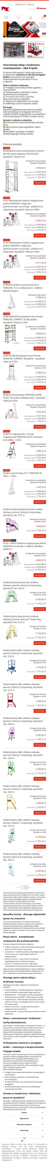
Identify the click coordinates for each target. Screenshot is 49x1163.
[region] (24, 29)
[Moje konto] (30, 17)
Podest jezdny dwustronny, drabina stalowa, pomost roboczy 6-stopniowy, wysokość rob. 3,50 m (22, 585)
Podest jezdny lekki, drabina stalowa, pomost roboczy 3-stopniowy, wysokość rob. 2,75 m (23, 687)
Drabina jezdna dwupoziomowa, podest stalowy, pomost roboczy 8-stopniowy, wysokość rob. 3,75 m (23, 512)
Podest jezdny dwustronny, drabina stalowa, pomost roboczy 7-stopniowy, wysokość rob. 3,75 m (22, 619)
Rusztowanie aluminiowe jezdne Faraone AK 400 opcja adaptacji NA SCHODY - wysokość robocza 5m (23, 153)
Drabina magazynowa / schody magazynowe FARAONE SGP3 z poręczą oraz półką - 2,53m (22, 436)
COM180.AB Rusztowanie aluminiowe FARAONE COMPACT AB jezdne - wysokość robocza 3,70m (24, 358)
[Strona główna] (24, 9)
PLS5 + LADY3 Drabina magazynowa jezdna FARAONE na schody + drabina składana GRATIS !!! (24, 546)
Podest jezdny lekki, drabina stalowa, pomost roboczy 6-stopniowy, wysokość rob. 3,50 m (23, 789)
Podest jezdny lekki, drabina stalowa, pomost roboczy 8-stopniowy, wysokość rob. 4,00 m (23, 856)
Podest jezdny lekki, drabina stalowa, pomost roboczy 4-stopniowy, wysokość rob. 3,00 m (23, 721)
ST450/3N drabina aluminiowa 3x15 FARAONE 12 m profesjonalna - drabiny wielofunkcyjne (22, 287)
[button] (6, 17)
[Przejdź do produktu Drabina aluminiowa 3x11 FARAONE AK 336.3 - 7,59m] (11, 486)
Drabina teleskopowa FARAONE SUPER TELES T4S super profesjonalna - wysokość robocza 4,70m (24, 397)
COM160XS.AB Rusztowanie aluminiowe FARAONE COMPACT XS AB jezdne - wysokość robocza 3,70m (23, 319)
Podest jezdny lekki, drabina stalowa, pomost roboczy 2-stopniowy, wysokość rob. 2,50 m (23, 653)
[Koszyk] (43, 17)
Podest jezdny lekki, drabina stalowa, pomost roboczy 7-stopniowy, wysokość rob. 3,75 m (23, 822)
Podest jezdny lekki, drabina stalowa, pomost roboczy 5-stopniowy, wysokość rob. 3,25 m (23, 755)
